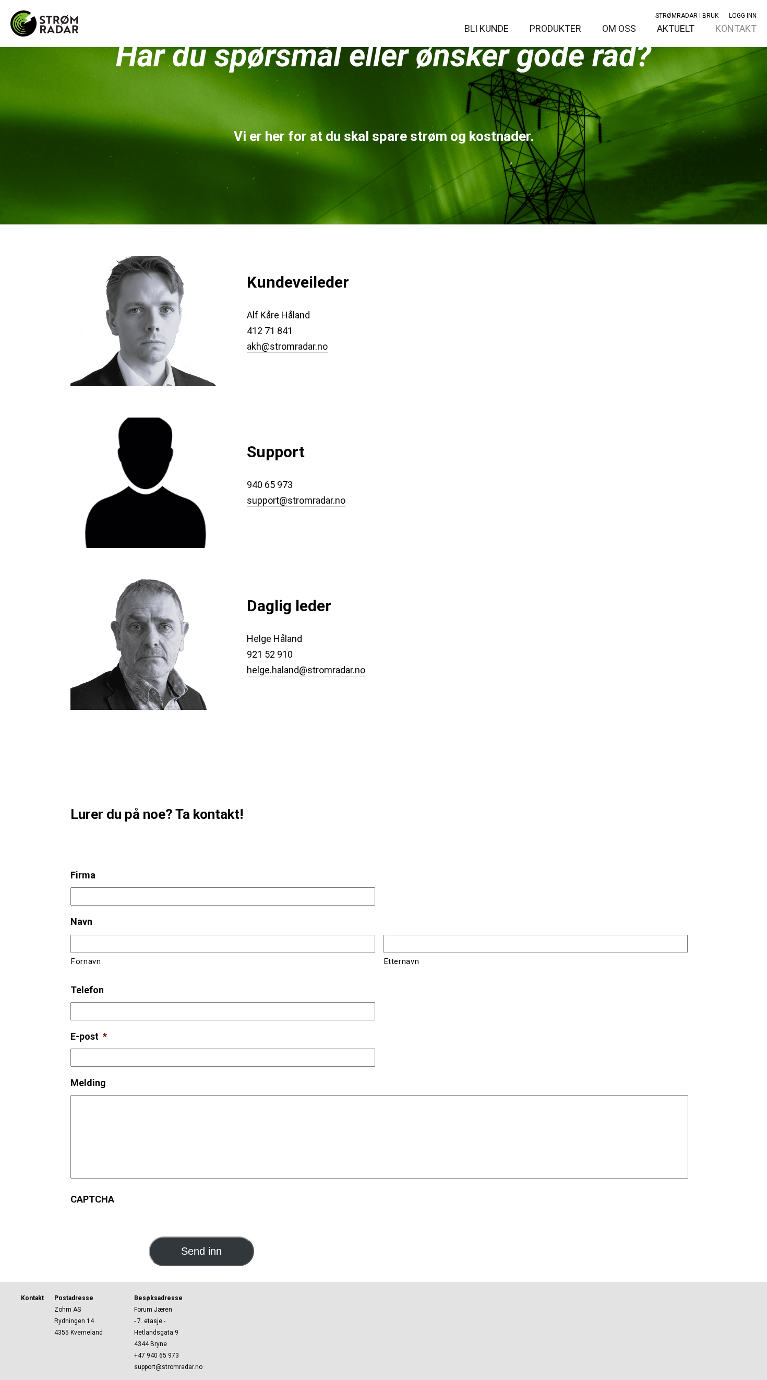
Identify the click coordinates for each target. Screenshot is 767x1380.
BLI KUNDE (486, 28)
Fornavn (86, 961)
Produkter (555, 28)
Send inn (201, 1251)
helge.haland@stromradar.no (306, 669)
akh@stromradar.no (287, 346)
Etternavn (402, 961)
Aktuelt (675, 28)
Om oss (619, 28)
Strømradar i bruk (686, 15)
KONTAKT (736, 28)
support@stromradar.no (296, 500)
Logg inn (743, 15)
